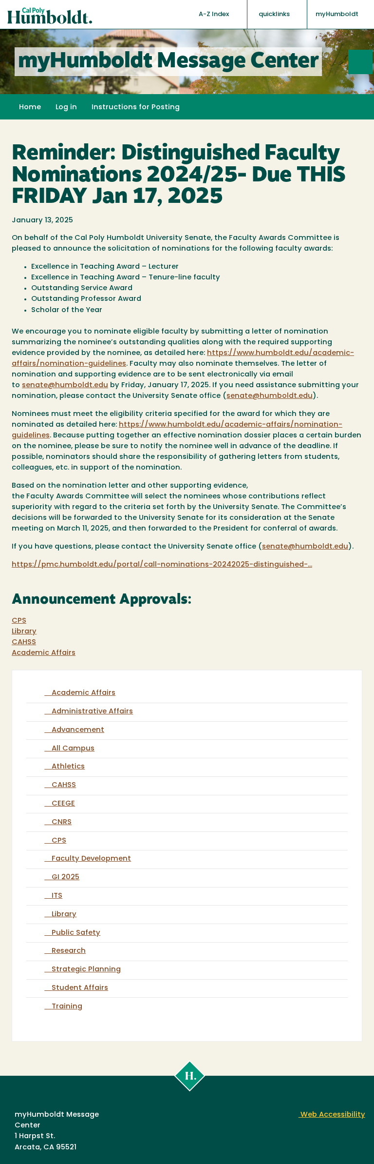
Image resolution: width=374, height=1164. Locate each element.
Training (67, 1006)
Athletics (68, 766)
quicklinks (275, 14)
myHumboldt (337, 14)
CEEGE (63, 804)
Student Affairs (80, 988)
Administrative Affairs (92, 711)
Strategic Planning (86, 969)
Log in (66, 107)
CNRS (62, 822)
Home (30, 107)
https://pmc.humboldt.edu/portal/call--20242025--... (162, 565)
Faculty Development (91, 859)
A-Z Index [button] (214, 14)
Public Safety (76, 933)
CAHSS (24, 642)
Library (24, 631)
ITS (57, 896)
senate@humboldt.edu (65, 385)
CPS (19, 621)
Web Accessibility (332, 1115)
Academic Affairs (43, 653)
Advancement (78, 730)
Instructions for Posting (136, 107)
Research (69, 951)
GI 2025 (65, 877)
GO (372, 61)
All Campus (73, 748)
